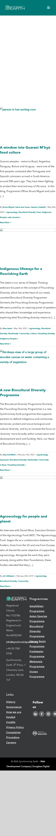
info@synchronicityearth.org (22, 642)
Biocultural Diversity (27, 212)
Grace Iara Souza (22, 207)
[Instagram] (48, 714)
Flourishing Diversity (46, 333)
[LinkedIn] (35, 714)
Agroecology (12, 212)
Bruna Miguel (8, 207)
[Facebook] (41, 714)
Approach (4, 460)
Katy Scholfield (9, 455)
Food (38, 212)
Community (24, 333)
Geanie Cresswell (38, 207)
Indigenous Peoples (8, 339)
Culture (33, 333)
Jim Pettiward (8, 576)
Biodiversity (13, 333)
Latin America (14, 217)
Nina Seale (7, 328)
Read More (4, 222)
